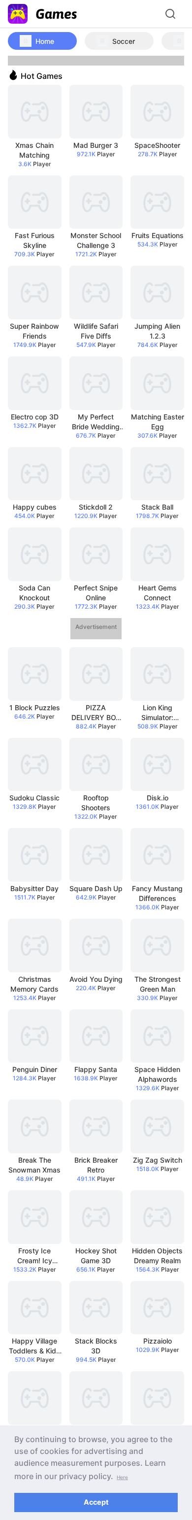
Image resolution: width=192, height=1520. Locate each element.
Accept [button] (96, 1502)
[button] (122, 1477)
